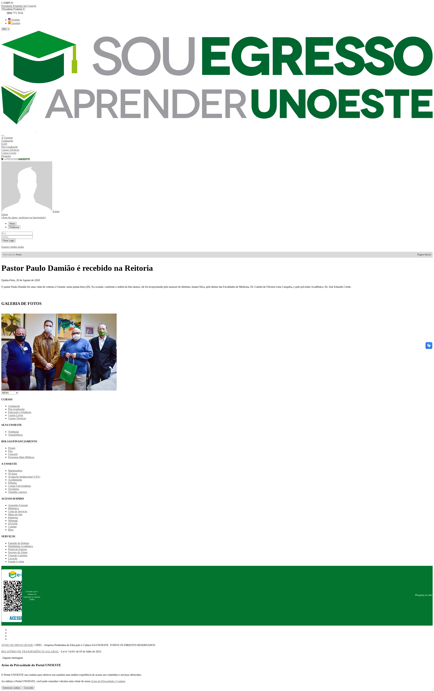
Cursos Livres (15, 415)
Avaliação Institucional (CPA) (24, 476)
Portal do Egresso (17, 549)
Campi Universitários (19, 485)
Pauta (19, 254)
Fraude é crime (16, 561)
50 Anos (12, 473)
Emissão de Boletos (18, 543)
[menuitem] (217, 137)
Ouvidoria (13, 489)
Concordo (28, 688)
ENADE (13, 523)
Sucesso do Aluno (17, 552)
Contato (12, 526)
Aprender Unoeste (18, 505)
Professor (14, 227)
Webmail (13, 520)
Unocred (12, 454)
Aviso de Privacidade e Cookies (108, 681)
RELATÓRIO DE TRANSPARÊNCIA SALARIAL (30, 651)
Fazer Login (8, 240)
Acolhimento (15, 479)
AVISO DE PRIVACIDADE (17, 645)
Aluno (12, 223)
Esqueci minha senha (12, 246)
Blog (10, 529)
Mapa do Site (15, 514)
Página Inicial (424, 254)
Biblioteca (13, 508)
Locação (12, 558)
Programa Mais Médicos (21, 457)
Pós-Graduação (16, 409)
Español (15, 23)
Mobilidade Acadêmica (20, 546)
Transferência (15, 434)
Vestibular (13, 431)
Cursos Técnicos (17, 418)
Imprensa (13, 517)
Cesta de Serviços (17, 511)
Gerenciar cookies (12, 688)
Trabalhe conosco (17, 492)
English (15, 19)
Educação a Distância (19, 412)
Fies (10, 451)
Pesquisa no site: (424, 595)
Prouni (11, 448)
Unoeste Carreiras (17, 555)
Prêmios (12, 482)
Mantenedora (15, 470)
